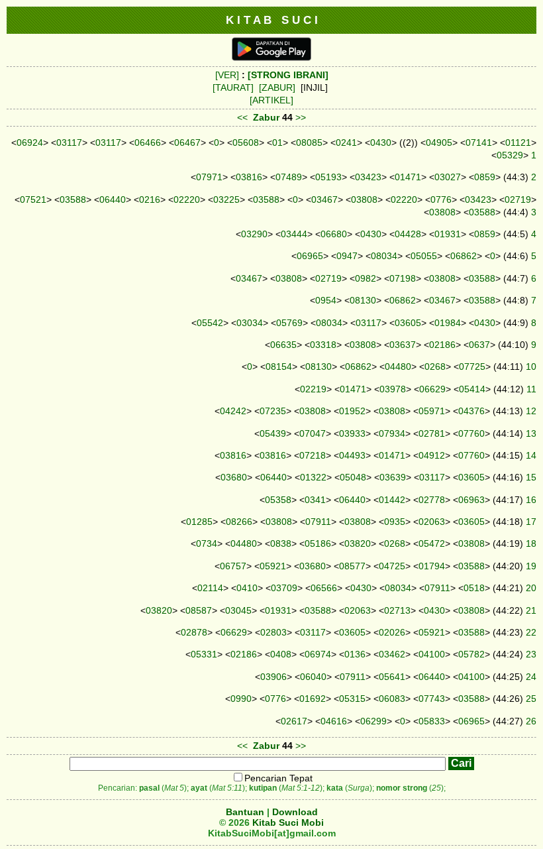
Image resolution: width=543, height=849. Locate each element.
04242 (233, 411)
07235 (273, 411)
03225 (226, 199)
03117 (69, 142)
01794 (432, 566)
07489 (288, 177)
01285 (199, 521)
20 (531, 588)
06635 (283, 344)
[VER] (227, 75)
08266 (239, 521)
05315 (352, 698)
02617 (294, 721)
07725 (472, 366)
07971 (209, 177)
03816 (249, 177)
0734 (206, 543)
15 (531, 477)
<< (242, 117)
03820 (357, 543)
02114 (210, 588)
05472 (432, 543)
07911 (318, 521)
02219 (313, 389)
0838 (280, 543)
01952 (352, 411)
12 (531, 411)
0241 (346, 142)
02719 (518, 199)
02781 (432, 433)
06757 (233, 566)
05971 (432, 411)
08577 (352, 566)
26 (531, 721)
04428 (408, 234)
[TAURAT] (233, 87)
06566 (324, 588)
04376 (471, 411)
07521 (33, 199)
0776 (441, 199)
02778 (432, 499)
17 (531, 521)
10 (531, 366)
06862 (463, 256)
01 (277, 142)
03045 (238, 610)
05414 (472, 389)
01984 (447, 322)
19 (531, 566)
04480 (398, 366)
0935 (394, 521)
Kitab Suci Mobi (288, 822)
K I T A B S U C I (272, 20)
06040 (313, 676)
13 (531, 433)
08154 (279, 366)
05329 (510, 155)
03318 (323, 344)
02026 (392, 632)
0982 (365, 278)
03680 (234, 477)
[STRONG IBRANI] (288, 75)
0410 (247, 588)
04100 (432, 654)
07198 (402, 278)
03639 (392, 477)
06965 (310, 256)
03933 (352, 433)
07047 (312, 433)
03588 (73, 199)
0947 (347, 256)
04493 (352, 455)
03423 (368, 177)
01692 (312, 698)
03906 (273, 676)
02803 (273, 632)
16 (531, 499)
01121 (518, 142)
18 (531, 543)
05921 (273, 566)
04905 (439, 142)
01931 (447, 234)
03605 (408, 322)
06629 (432, 389)
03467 (324, 199)
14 (531, 455)
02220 (186, 199)
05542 (210, 322)
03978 (392, 389)
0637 (479, 344)
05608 (245, 142)
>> (300, 117)
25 (531, 698)
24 (531, 676)
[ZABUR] (277, 87)
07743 (432, 698)
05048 (353, 477)
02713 (397, 610)
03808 (364, 199)
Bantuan (245, 812)
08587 (198, 610)
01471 (408, 177)
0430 (380, 142)
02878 (194, 632)
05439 (273, 433)
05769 (289, 322)
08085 (309, 142)
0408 (280, 654)
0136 (355, 654)
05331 (204, 654)
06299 (373, 721)
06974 (318, 654)
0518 (474, 588)
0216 (149, 199)
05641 (392, 676)
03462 (392, 654)
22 (531, 632)
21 (531, 610)
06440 (112, 199)
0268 (435, 366)
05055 (424, 256)
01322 (313, 477)
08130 (363, 300)
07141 (479, 142)
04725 (392, 566)
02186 (442, 344)
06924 (30, 142)
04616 (334, 721)
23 (531, 654)
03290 (254, 234)
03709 (284, 588)
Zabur (266, 117)
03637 (402, 344)
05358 (278, 499)
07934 (392, 433)
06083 (392, 698)
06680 (334, 234)
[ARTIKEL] (271, 100)
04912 (432, 455)
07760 (471, 433)
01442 (392, 499)
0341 (315, 499)
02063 (432, 521)
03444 (294, 234)
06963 (471, 499)
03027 (447, 177)
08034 (384, 256)
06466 (147, 142)
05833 (432, 721)
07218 (312, 455)
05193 (328, 177)
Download (295, 812)
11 (531, 389)
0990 (241, 698)
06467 (187, 142)
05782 (471, 654)
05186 (318, 543)
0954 (325, 300)
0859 (484, 177)
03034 (249, 322)
